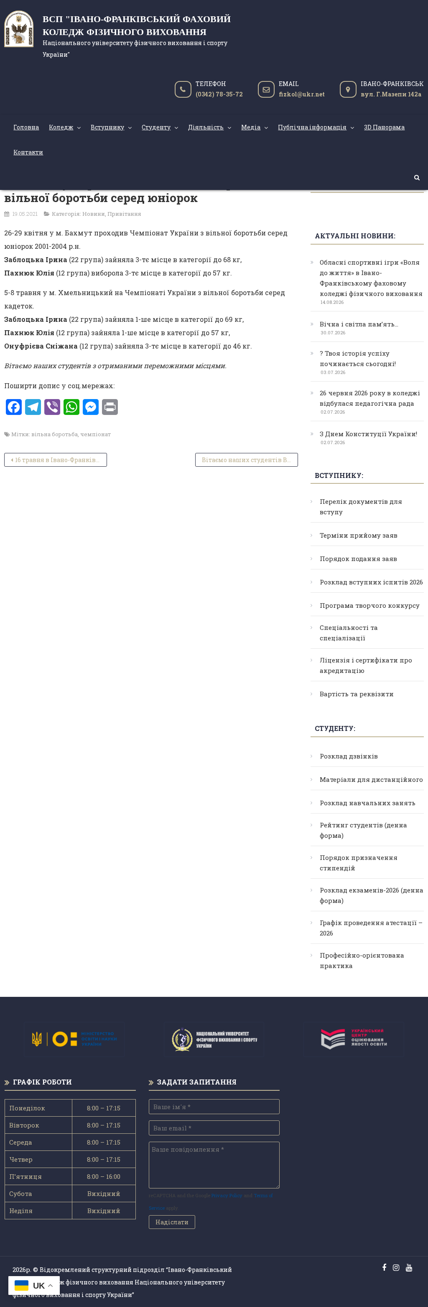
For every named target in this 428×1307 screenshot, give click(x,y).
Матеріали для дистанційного (371, 779)
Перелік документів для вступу (361, 506)
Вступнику (107, 127)
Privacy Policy (226, 1195)
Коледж (61, 127)
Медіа (250, 127)
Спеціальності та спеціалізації (349, 632)
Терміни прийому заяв (358, 535)
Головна (26, 127)
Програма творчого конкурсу (370, 605)
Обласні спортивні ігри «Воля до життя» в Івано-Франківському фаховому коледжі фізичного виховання (371, 278)
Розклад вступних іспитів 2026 (371, 582)
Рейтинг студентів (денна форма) (363, 830)
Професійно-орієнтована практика (362, 960)
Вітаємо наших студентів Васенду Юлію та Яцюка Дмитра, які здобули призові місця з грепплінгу (250, 460)
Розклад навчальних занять (367, 803)
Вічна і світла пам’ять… (359, 324)
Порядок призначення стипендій (358, 862)
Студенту (156, 127)
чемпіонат (95, 434)
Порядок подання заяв (358, 558)
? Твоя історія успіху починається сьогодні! (358, 358)
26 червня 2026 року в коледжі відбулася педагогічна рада (370, 398)
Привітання (124, 213)
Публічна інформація (312, 127)
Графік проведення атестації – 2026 (371, 927)
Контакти (28, 152)
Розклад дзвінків (349, 756)
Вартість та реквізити (357, 694)
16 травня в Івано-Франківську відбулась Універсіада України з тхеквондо (61, 460)
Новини (93, 213)
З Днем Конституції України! (368, 434)
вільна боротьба (54, 434)
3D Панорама (384, 127)
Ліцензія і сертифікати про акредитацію (366, 665)
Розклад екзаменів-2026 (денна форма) (371, 895)
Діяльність (206, 127)
